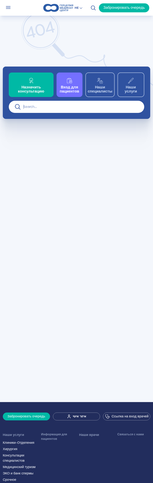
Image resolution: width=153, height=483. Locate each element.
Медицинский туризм (19, 467)
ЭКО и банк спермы (18, 473)
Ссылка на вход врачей (130, 416)
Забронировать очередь (124, 8)
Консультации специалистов (14, 458)
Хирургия (10, 449)
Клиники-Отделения (18, 443)
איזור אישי (79, 416)
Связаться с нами (130, 434)
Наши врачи (89, 435)
